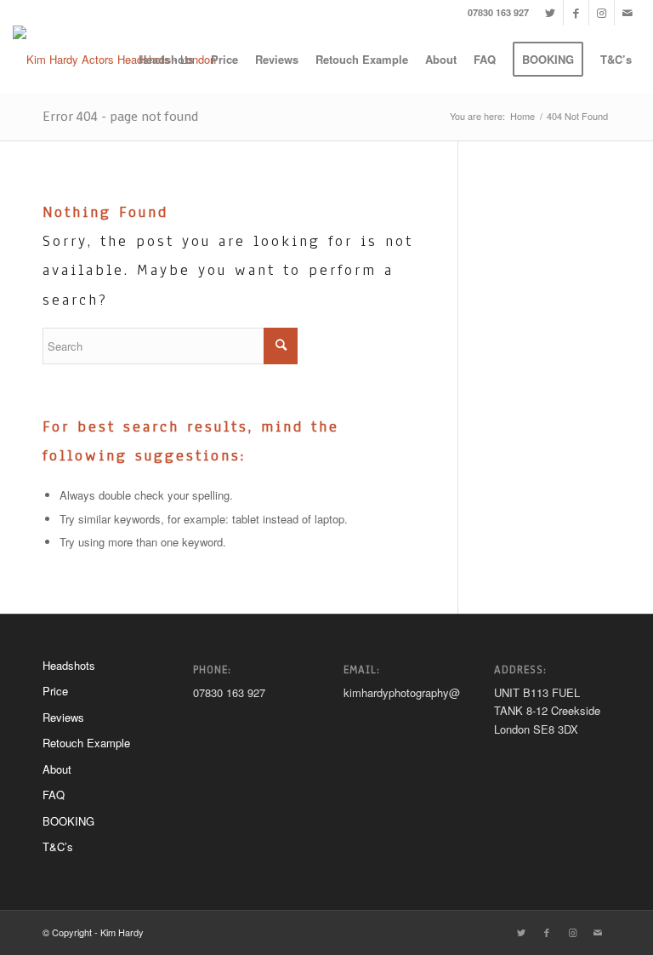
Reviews (63, 717)
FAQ (54, 794)
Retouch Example (86, 743)
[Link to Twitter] (550, 13)
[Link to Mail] (627, 13)
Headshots (69, 665)
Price (55, 691)
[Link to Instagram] (601, 13)
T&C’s (58, 846)
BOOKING (68, 821)
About (57, 769)
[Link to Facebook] (576, 13)
